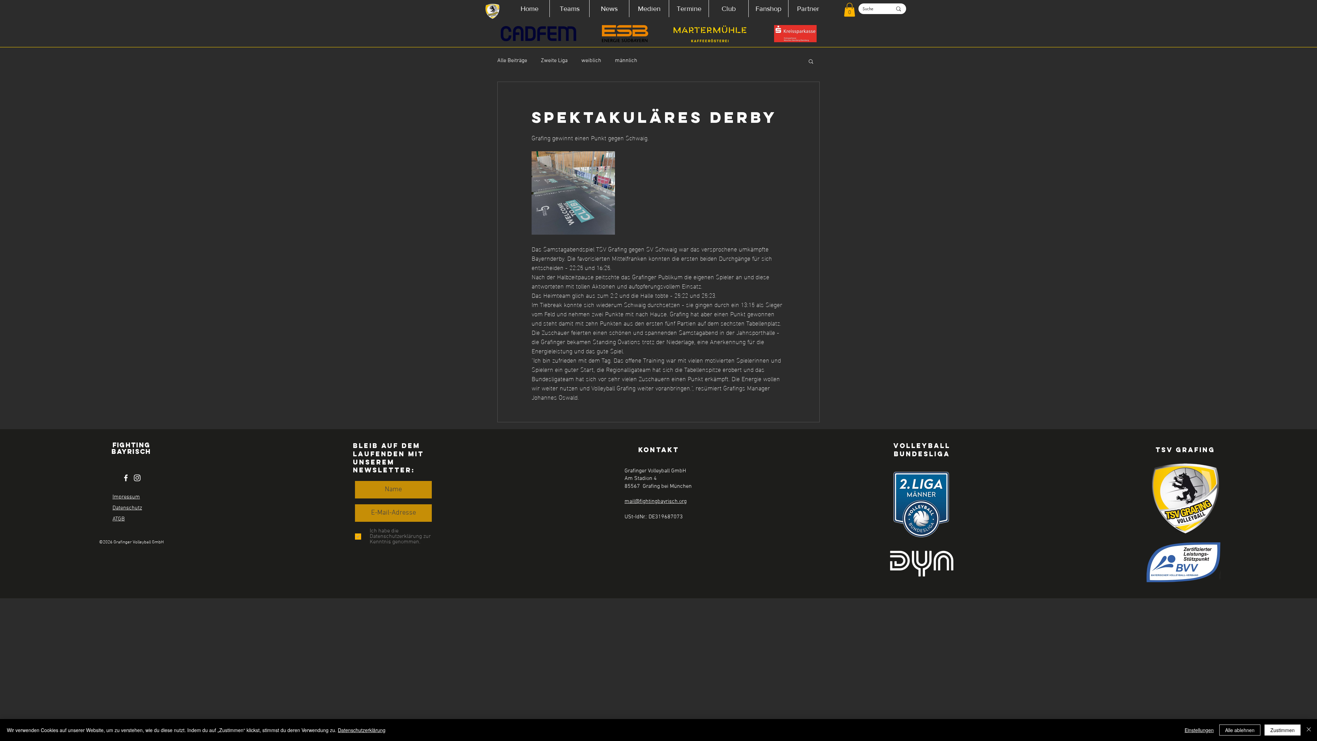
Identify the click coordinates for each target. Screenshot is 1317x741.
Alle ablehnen (1240, 730)
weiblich (591, 60)
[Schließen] (1309, 730)
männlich (626, 60)
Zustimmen (1282, 730)
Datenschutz (127, 508)
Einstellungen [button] (1199, 730)
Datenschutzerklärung (361, 730)
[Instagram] (137, 477)
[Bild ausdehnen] (573, 193)
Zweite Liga (554, 60)
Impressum (126, 497)
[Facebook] (125, 477)
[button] (569, 8)
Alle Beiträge (512, 60)
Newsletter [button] (382, 470)
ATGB (118, 519)
